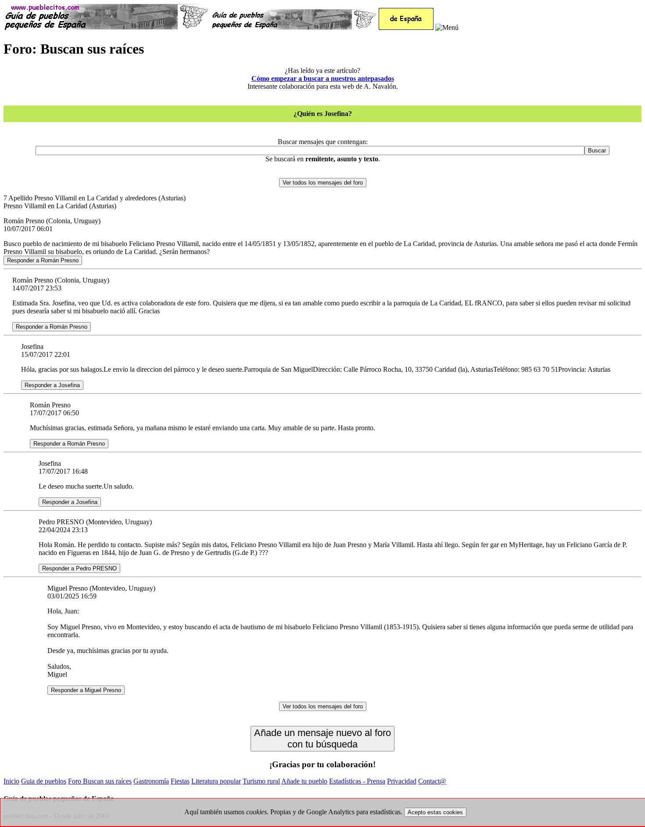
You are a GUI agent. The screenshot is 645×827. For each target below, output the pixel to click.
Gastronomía (151, 781)
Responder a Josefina (52, 385)
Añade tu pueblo (304, 781)
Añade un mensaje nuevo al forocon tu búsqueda (322, 738)
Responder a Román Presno (43, 260)
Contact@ (432, 781)
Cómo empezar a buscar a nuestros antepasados (322, 78)
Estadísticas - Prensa (357, 781)
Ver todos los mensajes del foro (323, 182)
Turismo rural (261, 781)
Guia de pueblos (43, 781)
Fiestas (180, 781)
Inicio (11, 781)
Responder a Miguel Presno (86, 690)
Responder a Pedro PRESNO (79, 568)
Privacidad (401, 781)
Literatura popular (216, 781)
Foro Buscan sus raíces (100, 781)
